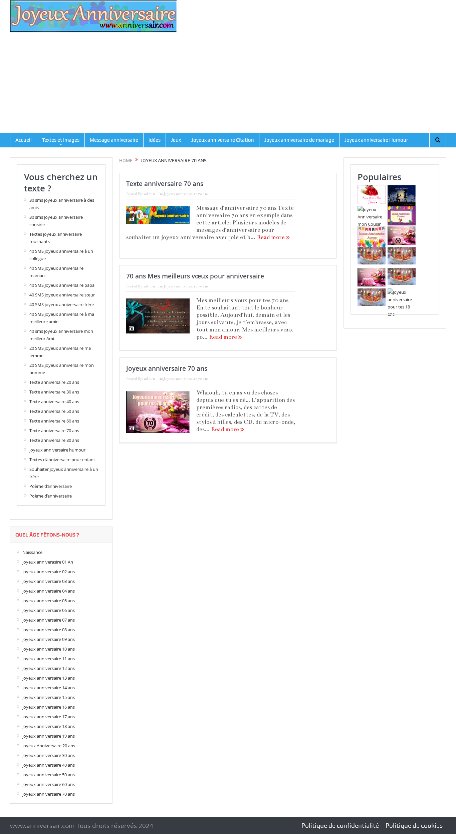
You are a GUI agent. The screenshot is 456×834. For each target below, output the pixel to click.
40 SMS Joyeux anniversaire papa (61, 285)
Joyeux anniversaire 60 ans (48, 784)
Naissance (32, 552)
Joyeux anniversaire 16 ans (48, 707)
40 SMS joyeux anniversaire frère (61, 304)
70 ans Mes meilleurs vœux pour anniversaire (195, 276)
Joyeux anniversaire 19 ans (48, 736)
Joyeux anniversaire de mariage (299, 140)
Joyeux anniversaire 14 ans (48, 688)
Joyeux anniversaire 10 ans (48, 649)
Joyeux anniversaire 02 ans (48, 572)
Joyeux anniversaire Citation (222, 140)
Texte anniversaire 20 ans (54, 382)
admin (149, 194)
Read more (271, 237)
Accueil (23, 140)
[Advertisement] (228, 82)
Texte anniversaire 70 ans (164, 183)
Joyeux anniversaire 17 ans (48, 717)
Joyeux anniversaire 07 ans (48, 620)
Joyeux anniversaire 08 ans (48, 630)
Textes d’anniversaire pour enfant (62, 460)
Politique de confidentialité (340, 825)
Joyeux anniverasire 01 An (47, 562)
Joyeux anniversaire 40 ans (48, 765)
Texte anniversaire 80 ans (54, 440)
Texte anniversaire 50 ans (54, 411)
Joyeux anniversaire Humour (376, 140)
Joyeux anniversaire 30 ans (48, 755)
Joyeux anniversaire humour (57, 450)
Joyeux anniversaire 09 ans (48, 639)
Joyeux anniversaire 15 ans (48, 697)
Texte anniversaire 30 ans (54, 392)
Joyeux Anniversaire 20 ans (48, 746)
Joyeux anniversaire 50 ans (48, 775)
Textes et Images (60, 140)
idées (155, 140)
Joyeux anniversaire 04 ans (48, 591)
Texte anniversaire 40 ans (54, 401)
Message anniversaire (114, 140)
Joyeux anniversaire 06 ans (48, 610)
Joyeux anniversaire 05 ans (48, 601)
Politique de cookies (414, 825)
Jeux (176, 140)
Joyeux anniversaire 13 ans (48, 678)
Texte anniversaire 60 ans (54, 421)
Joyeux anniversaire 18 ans (48, 726)
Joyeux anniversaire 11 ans (48, 659)
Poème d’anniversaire (50, 486)
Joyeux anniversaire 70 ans (186, 194)
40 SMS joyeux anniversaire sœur (62, 295)
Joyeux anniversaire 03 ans (48, 581)
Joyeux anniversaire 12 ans (48, 668)
